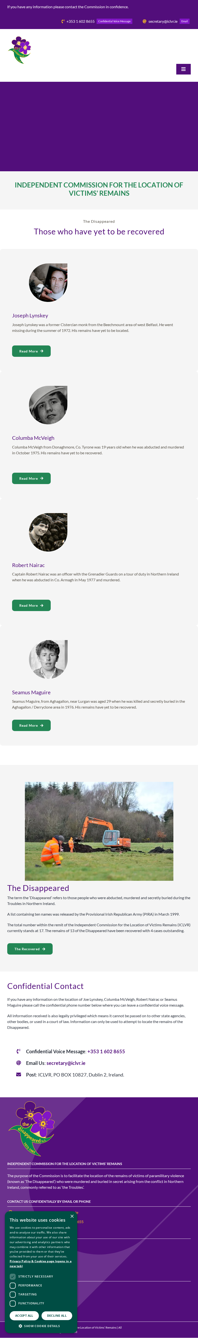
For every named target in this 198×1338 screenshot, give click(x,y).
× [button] (72, 1216)
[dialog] (41, 1272)
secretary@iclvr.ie (66, 1063)
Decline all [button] (57, 1316)
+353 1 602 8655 (106, 1051)
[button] (41, 1325)
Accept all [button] (24, 1316)
